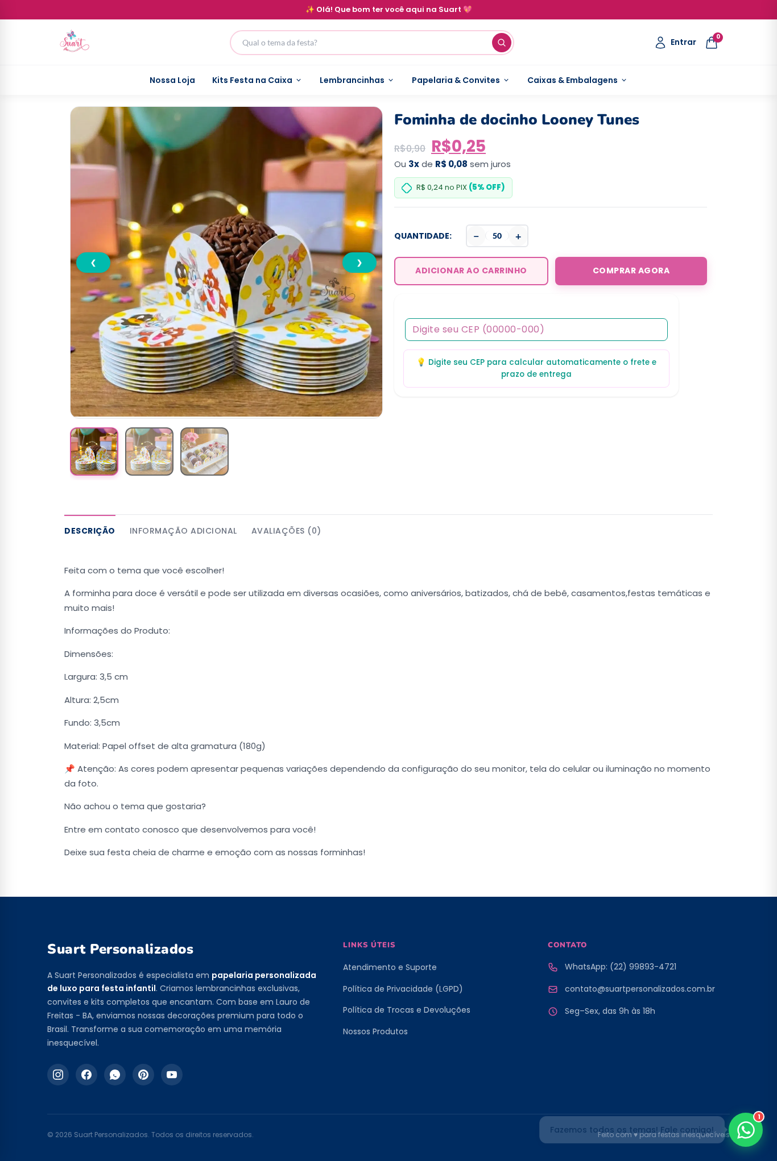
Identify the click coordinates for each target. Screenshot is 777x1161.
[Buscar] (501, 42)
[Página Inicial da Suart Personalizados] (74, 42)
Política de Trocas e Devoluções (406, 1010)
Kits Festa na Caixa (252, 80)
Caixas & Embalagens (572, 80)
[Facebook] (86, 1074)
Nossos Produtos (375, 1031)
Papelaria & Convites (456, 80)
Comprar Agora (631, 270)
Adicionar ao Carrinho (471, 270)
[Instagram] (58, 1074)
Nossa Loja (172, 80)
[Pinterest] (143, 1074)
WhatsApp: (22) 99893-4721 (620, 966)
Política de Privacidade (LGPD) (403, 988)
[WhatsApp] (115, 1074)
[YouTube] (172, 1074)
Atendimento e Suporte (390, 967)
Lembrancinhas (352, 80)
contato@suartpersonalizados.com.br (640, 988)
